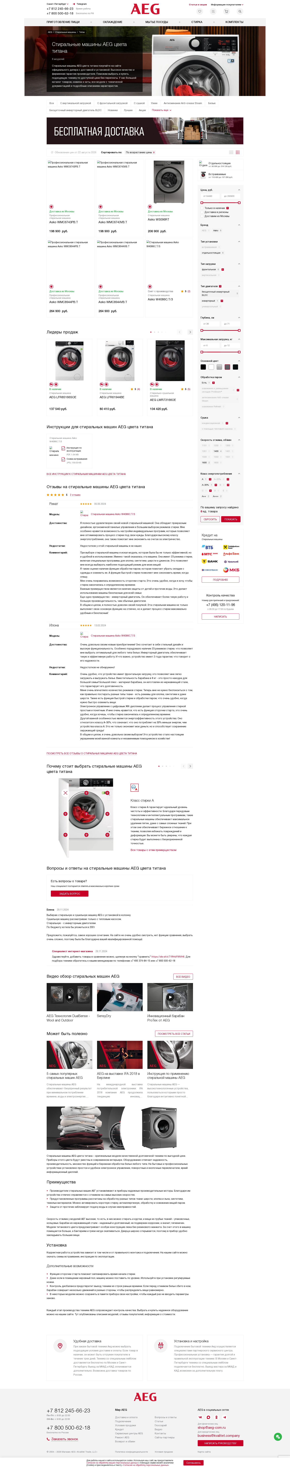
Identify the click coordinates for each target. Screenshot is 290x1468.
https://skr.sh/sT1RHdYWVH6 (168, 956)
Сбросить (210, 519)
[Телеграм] (224, 1417)
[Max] (208, 1417)
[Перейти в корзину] (226, 11)
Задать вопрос (69, 893)
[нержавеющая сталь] (219, 367)
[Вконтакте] (200, 1417)
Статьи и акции (198, 4)
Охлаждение (112, 22)
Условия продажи (125, 1425)
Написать (220, 616)
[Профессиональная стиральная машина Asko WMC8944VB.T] (119, 261)
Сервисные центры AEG (129, 1433)
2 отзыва (75, 495)
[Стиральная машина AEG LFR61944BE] (119, 360)
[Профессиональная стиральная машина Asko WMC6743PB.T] (70, 181)
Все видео (183, 976)
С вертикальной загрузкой (75, 103)
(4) (138, 389)
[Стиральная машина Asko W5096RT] (169, 181)
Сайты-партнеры (165, 1437)
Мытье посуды (157, 22)
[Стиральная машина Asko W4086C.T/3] (169, 261)
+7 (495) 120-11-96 (220, 605)
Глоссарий (161, 1425)
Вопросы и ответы (166, 1417)
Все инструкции (86, 474)
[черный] (203, 367)
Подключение (123, 1421)
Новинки (113, 110)
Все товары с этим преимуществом (153, 850)
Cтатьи (159, 1421)
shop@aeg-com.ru (212, 1427)
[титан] (227, 367)
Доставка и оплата (126, 1417)
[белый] (211, 367)
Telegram (82, 4)
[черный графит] (235, 367)
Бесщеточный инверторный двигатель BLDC (76, 110)
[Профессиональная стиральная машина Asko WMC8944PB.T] (70, 261)
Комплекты (234, 22)
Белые (211, 103)
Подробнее (220, 579)
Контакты (160, 1433)
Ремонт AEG (122, 1437)
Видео (158, 1429)
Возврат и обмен (125, 1441)
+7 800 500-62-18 (60, 13)
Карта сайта (204, 1452)
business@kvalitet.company (219, 1435)
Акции (142, 110)
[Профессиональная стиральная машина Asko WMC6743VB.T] (119, 181)
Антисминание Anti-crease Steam (183, 103)
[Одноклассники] (216, 1417)
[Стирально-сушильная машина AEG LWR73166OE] (170, 360)
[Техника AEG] (145, 9)
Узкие (154, 103)
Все (52, 103)
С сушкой (139, 103)
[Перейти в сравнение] (213, 11)
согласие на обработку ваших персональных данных (112, 1463)
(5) (189, 389)
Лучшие (128, 110)
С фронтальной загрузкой (112, 103)
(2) (189, 291)
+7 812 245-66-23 (60, 8)
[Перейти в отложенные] (199, 11)
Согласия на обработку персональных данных (145, 1465)
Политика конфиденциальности (131, 1452)
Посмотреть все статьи (174, 1034)
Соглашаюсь (193, 1462)
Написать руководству (220, 1443)
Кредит (119, 1429)
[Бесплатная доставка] (145, 130)
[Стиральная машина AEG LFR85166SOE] (69, 360)
